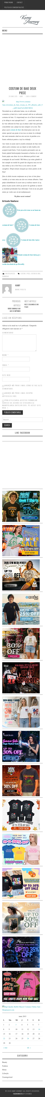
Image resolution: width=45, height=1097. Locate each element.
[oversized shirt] (21, 643)
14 (39, 1029)
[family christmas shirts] (21, 814)
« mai (5, 1047)
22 (4, 1038)
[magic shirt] (21, 746)
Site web (6, 375)
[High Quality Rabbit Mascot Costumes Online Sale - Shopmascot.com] (22, 1008)
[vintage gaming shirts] (21, 677)
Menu (4, 30)
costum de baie (35, 273)
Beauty (4, 1062)
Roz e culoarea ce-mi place (31, 305)
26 (28, 1038)
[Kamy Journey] (22, 20)
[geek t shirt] (21, 506)
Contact (20, 2)
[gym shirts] (21, 574)
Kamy (21, 96)
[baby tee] (21, 849)
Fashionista (18, 1094)
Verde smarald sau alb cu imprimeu (14, 309)
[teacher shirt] (21, 883)
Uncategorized (10, 273)
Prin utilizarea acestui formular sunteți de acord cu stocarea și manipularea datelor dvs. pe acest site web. (21, 404)
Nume (5, 355)
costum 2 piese (25, 273)
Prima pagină (8, 2)
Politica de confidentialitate (14, 7)
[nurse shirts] (21, 712)
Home (4, 1069)
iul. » (29, 1047)
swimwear (5, 276)
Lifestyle (5, 1073)
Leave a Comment (31, 96)
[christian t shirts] (21, 609)
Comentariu (7, 332)
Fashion (5, 1066)
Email (5, 365)
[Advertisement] (22, 57)
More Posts (20, 289)
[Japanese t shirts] (21, 540)
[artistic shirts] (21, 952)
